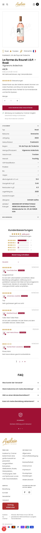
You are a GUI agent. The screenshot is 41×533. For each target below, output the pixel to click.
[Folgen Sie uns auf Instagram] (29, 492)
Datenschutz (27, 466)
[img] (6, 267)
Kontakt (5, 493)
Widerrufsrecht (27, 480)
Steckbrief (6, 126)
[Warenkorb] (34, 4)
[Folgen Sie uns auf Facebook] (24, 492)
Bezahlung (6, 489)
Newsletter (6, 496)
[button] (7, 81)
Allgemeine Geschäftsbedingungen (30, 455)
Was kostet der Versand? (12, 383)
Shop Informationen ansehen (14, 119)
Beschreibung (7, 217)
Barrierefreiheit (27, 462)
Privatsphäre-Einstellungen (27, 474)
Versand (5, 500)
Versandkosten (26, 74)
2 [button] (19, 362)
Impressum (26, 470)
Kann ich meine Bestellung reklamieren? (18, 401)
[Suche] (7, 4)
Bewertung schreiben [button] (20, 255)
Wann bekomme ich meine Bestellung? (17, 389)
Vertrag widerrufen (10, 506)
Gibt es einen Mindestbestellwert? (16, 395)
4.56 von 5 (25, 234)
